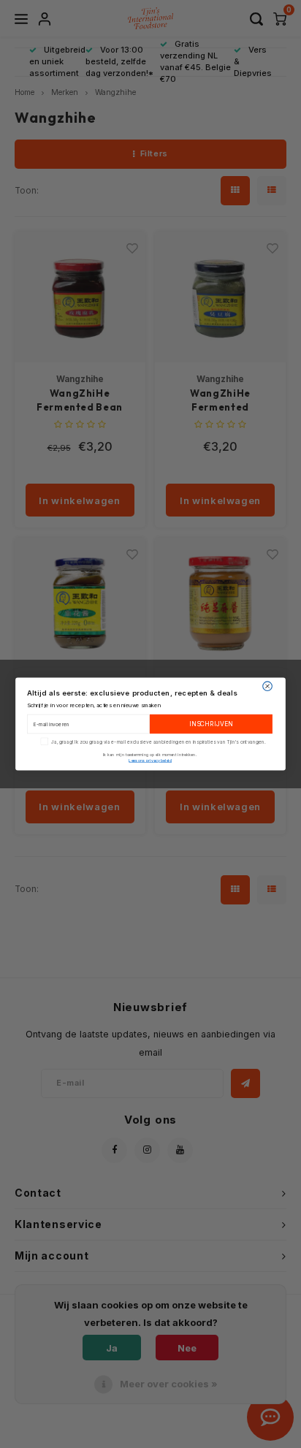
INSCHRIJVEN (211, 724)
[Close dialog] (268, 686)
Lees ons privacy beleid (150, 760)
